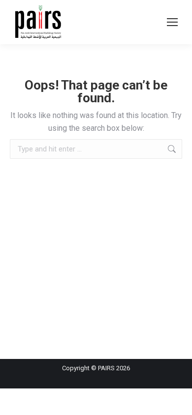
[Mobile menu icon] (172, 22)
